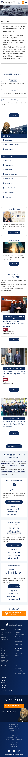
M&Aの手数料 (11, 512)
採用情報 (3, 685)
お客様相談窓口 (14, 744)
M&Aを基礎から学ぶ (6, 632)
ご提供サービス (12, 558)
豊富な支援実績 (18, 641)
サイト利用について (14, 735)
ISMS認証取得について (14, 731)
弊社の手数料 (18, 632)
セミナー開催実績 (19, 671)
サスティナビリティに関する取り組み (14, 742)
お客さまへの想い (13, 552)
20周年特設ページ (14, 746)
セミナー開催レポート (20, 673)
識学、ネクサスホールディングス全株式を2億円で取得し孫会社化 (13, 104)
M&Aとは (3, 629)
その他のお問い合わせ (10, 712)
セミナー (17, 666)
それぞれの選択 (11, 593)
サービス (3, 648)
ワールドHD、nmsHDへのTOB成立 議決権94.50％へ (13, 94)
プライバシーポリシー (14, 726)
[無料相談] (23, 2)
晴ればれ (9, 596)
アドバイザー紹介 (12, 555)
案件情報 (3, 666)
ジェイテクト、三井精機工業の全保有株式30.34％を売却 (14, 84)
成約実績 (17, 650)
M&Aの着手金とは (12, 509)
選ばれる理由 (18, 629)
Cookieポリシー (14, 733)
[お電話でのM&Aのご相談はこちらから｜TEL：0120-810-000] (14, 700)
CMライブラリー (5, 687)
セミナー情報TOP (19, 668)
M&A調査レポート (5, 639)
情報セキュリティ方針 (14, 728)
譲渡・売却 (3, 650)
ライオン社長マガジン (6, 690)
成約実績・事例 (18, 648)
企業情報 (3, 677)
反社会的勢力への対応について (14, 737)
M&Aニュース (4, 634)
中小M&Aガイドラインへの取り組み (14, 739)
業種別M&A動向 (5, 637)
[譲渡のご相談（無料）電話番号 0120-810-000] (19, 2)
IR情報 (3, 680)
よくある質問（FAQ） (14, 724)
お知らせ (3, 682)
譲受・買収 (3, 653)
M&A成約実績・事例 (12, 599)
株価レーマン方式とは (13, 514)
